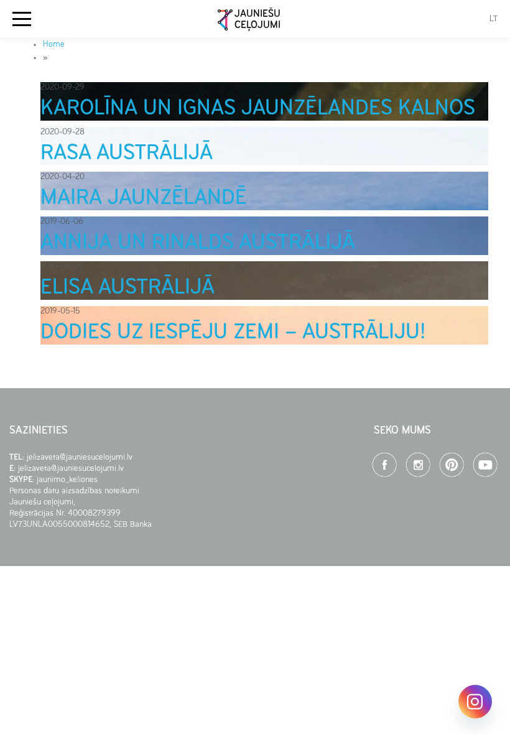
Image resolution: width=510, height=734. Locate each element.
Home (54, 44)
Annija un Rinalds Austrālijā (197, 243)
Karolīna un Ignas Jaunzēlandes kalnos (257, 109)
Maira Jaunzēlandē (143, 198)
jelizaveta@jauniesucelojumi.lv (81, 457)
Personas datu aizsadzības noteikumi (74, 491)
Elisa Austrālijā (127, 288)
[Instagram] (475, 701)
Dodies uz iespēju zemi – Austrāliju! (233, 333)
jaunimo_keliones (67, 480)
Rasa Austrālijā (126, 153)
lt (493, 19)
